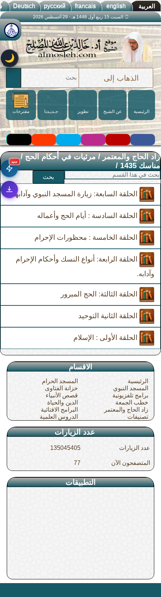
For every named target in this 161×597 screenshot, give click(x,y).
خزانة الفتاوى (61, 388)
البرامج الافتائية (59, 409)
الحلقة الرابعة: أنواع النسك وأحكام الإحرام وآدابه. (85, 266)
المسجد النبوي (130, 388)
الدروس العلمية (59, 417)
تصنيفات (137, 417)
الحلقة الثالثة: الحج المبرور (100, 294)
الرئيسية (138, 381)
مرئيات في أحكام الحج (60, 156)
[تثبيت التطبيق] (9, 189)
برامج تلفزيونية (130, 395)
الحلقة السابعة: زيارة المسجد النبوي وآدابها (76, 194)
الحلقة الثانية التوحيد (108, 316)
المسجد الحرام (60, 381)
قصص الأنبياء (62, 395)
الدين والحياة (62, 402)
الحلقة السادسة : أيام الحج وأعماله (88, 216)
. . (9, 590)
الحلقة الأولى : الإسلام (106, 337)
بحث (48, 177)
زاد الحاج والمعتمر (131, 156)
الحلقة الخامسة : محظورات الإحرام (86, 237)
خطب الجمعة (131, 402)
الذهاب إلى (121, 78)
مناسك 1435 (140, 165)
